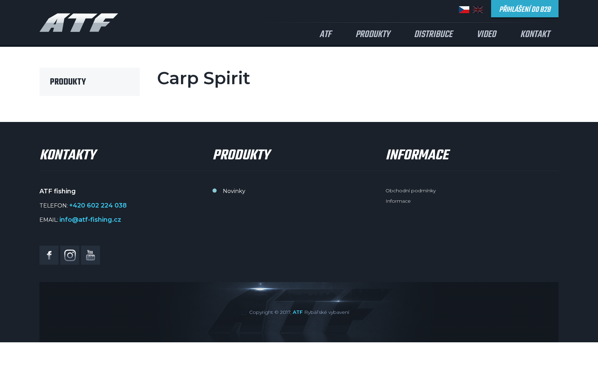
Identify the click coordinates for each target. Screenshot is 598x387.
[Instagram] (69, 255)
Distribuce (433, 34)
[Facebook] (48, 255)
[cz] (464, 9)
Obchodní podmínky (411, 190)
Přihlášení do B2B (525, 10)
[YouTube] (90, 255)
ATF (325, 34)
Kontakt (535, 34)
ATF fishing (78, 22)
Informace (398, 201)
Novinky (234, 191)
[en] (478, 9)
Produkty (372, 34)
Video (486, 34)
